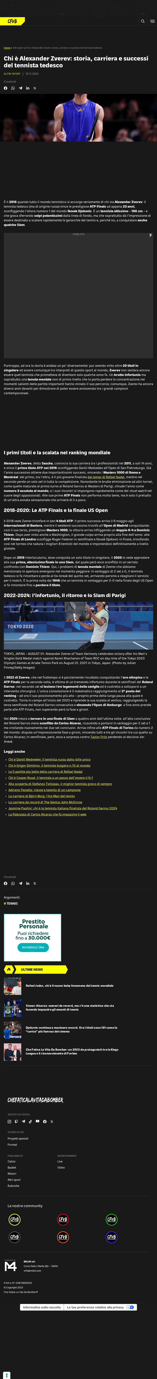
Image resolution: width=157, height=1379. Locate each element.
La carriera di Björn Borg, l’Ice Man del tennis (41, 796)
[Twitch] (16, 1121)
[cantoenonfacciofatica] (78, 1220)
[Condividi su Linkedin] (27, 88)
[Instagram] (9, 1121)
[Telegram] (23, 1121)
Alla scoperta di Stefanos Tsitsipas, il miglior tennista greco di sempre (60, 784)
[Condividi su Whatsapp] (13, 88)
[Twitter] (51, 1121)
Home (7, 48)
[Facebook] (45, 1121)
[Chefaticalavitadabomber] (80, 1100)
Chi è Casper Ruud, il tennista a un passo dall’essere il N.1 (50, 778)
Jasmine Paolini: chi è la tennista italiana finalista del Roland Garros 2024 (62, 808)
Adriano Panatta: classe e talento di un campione (44, 790)
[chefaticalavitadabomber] (30, 1220)
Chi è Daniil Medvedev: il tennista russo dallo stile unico (49, 759)
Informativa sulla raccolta (42, 1307)
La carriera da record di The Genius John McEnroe (45, 802)
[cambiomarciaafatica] (30, 1237)
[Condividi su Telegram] (20, 88)
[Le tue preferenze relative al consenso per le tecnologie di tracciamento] (6, 1375)
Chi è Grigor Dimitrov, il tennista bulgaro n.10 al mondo (49, 765)
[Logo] (12, 21)
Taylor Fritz (99, 737)
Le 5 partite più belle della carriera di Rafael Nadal (45, 772)
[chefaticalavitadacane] (127, 1237)
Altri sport (18, 48)
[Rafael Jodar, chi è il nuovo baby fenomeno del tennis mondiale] (12, 986)
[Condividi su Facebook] (5, 88)
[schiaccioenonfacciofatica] (78, 1237)
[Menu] (152, 21)
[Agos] (78, 938)
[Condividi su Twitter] (34, 88)
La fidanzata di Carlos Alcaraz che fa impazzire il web (47, 814)
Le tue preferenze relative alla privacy (95, 1307)
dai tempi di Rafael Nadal (105, 477)
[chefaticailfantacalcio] (127, 1220)
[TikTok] (30, 1121)
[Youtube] (37, 1121)
